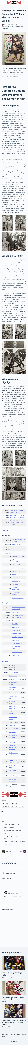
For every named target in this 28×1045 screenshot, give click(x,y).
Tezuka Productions (17, 615)
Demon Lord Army (17, 640)
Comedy (16, 520)
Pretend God (15, 655)
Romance (12, 524)
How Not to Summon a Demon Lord (12, 830)
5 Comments (17, 977)
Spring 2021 (15, 612)
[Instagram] (16, 1041)
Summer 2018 (16, 544)
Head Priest (15, 624)
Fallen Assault (16, 564)
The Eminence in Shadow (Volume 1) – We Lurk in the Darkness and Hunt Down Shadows (14, 1022)
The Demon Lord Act (18, 556)
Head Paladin (15, 627)
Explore (13, 1034)
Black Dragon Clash (17, 637)
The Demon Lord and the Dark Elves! (13, 755)
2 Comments (5, 28)
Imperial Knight (16, 571)
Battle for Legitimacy (18, 598)
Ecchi (21, 520)
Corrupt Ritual (16, 630)
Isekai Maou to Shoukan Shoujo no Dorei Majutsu (13, 837)
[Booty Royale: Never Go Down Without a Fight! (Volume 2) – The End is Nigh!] (14, 988)
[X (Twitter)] (14, 1041)
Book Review (5, 26)
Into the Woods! (13, 722)
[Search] (2, 2)
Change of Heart (16, 577)
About (7, 1034)
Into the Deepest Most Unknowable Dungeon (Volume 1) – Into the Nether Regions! (13, 973)
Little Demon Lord (17, 643)
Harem (17, 522)
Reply (24, 875)
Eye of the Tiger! (13, 776)
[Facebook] (11, 1041)
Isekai (21, 522)
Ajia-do (14, 549)
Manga (6, 27)
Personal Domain (16, 633)
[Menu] (25, 2)
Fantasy (12, 522)
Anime (5, 530)
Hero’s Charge (16, 581)
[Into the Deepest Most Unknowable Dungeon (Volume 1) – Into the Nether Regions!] (14, 963)
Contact (4, 1036)
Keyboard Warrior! (14, 693)
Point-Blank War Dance (18, 568)
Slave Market (15, 574)
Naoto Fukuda (13, 676)
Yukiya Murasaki (13, 672)
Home (3, 1034)
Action (12, 520)
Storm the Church (17, 652)
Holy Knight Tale (16, 584)
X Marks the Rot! (13, 728)
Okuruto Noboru (16, 617)
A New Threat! (13, 725)
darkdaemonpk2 (10, 873)
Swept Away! (12, 732)
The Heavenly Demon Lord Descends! (13, 747)
